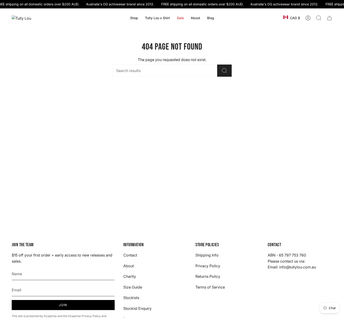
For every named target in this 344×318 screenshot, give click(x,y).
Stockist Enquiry (137, 308)
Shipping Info (207, 255)
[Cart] (329, 18)
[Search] (224, 71)
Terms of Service (210, 287)
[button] (134, 18)
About (128, 266)
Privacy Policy (91, 316)
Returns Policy (207, 276)
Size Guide (132, 287)
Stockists (131, 297)
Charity (129, 276)
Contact (130, 255)
